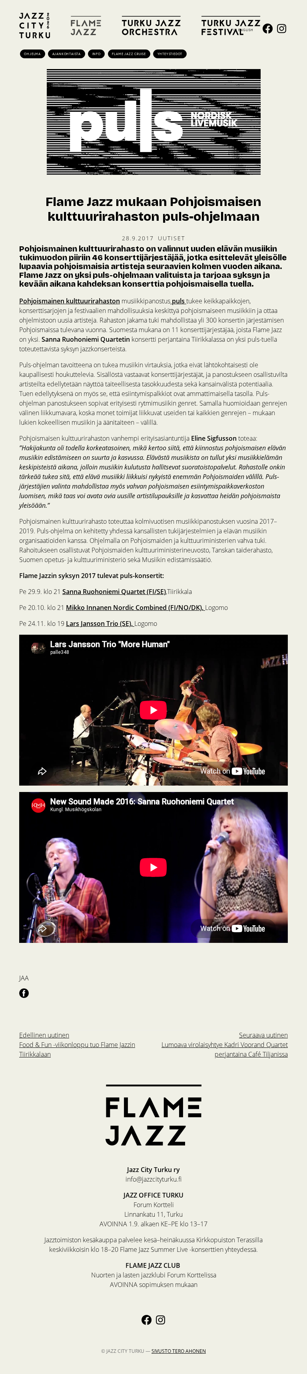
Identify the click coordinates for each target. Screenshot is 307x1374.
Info (96, 54)
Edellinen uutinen (77, 1045)
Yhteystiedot (170, 54)
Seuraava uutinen (224, 1045)
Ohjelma (32, 54)
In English (243, 30)
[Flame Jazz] (86, 25)
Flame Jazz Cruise (129, 54)
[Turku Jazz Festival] (230, 25)
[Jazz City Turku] (34, 25)
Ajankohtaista (66, 54)
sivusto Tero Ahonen (179, 1351)
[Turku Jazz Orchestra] (151, 25)
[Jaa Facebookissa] (24, 993)
